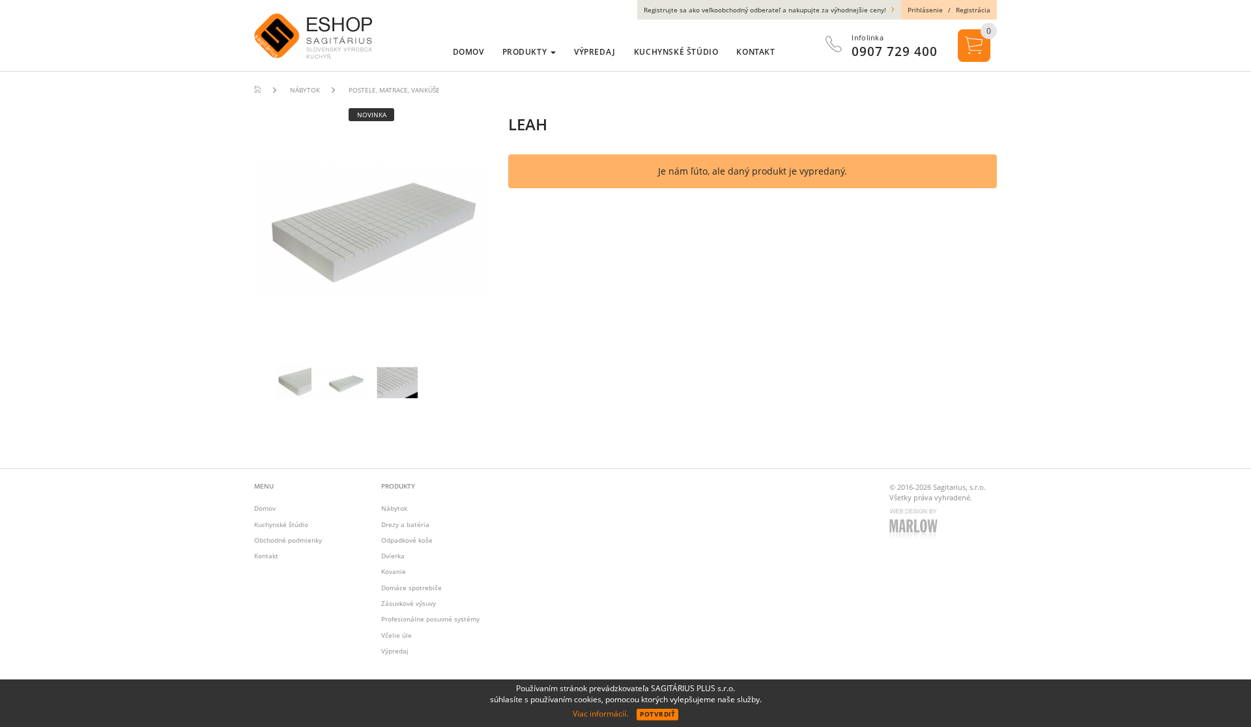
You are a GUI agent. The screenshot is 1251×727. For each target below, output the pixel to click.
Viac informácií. (600, 713)
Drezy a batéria (405, 524)
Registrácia (973, 9)
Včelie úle (396, 635)
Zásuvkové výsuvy (408, 603)
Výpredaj (395, 650)
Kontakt (266, 555)
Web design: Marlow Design (915, 525)
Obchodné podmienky (288, 540)
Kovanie (393, 571)
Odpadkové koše (407, 540)
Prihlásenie (925, 9)
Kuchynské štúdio (281, 524)
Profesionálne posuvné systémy (430, 618)
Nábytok (394, 508)
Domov (265, 508)
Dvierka (393, 555)
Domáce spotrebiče (411, 587)
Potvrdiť (657, 714)
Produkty (525, 51)
